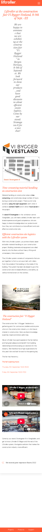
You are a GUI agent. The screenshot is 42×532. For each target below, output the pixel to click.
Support (31, 530)
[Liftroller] (8, 2)
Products (21, 530)
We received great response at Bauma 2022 (21, 463)
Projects (11, 530)
